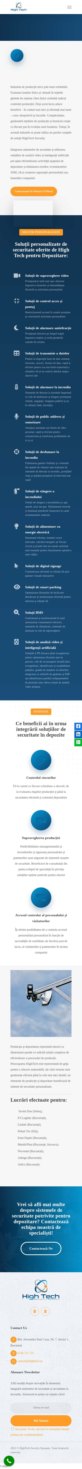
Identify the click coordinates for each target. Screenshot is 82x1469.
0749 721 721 (25, 1353)
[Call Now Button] (9, 1461)
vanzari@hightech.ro (30, 1361)
